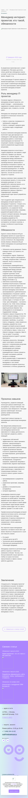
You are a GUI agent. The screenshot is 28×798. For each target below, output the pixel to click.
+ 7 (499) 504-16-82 (9, 731)
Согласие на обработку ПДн (8, 774)
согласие (13, 784)
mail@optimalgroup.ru (9, 734)
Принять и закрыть (14, 791)
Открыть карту (7, 717)
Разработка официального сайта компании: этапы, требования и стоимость (13, 676)
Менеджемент (4, 13)
